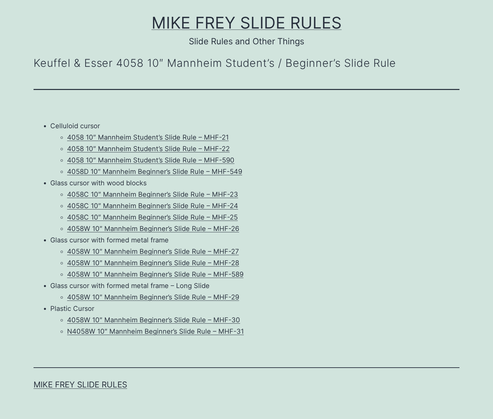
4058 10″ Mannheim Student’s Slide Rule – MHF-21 (148, 137)
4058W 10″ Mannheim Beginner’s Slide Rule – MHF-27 (153, 251)
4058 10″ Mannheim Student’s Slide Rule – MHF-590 (150, 160)
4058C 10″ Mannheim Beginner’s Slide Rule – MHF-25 (152, 217)
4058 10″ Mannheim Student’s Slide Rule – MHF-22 (148, 149)
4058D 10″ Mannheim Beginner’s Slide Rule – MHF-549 (154, 172)
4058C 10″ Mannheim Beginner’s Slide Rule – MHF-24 (152, 206)
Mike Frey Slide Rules (247, 23)
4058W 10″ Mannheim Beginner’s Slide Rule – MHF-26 (153, 229)
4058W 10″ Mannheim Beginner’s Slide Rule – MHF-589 (155, 274)
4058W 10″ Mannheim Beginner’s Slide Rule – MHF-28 (153, 263)
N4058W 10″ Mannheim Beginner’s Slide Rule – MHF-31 (155, 331)
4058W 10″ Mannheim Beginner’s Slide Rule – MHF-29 (153, 297)
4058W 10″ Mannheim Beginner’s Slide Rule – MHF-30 (153, 320)
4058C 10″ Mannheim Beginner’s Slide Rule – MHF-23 (152, 194)
